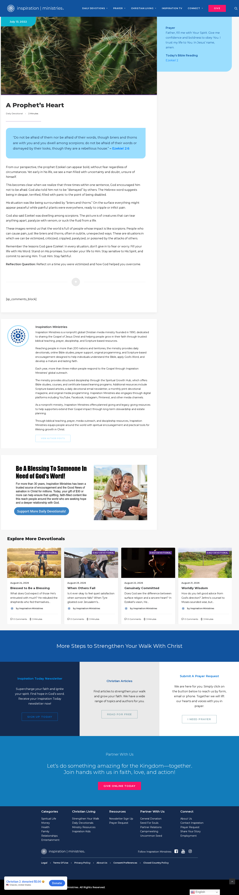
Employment (188, 835)
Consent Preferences (125, 862)
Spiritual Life (48, 818)
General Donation (150, 818)
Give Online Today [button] (120, 786)
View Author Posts (53, 438)
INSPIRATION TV (172, 8)
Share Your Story (190, 831)
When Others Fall (81, 588)
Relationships (49, 835)
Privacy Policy (82, 862)
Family (45, 831)
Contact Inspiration (191, 822)
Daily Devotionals (82, 822)
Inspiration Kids (81, 831)
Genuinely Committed (141, 588)
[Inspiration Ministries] (35, 8)
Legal (44, 862)
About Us (186, 818)
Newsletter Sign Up (121, 818)
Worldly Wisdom (194, 588)
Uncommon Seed (151, 835)
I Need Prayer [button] (199, 719)
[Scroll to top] (232, 881)
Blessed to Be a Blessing (30, 588)
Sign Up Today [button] (39, 716)
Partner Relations (150, 827)
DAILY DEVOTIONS (93, 8)
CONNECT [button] (194, 8)
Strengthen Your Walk (85, 818)
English (200, 891)
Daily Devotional (14, 113)
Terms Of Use (60, 862)
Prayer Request (118, 822)
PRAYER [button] (118, 8)
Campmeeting (149, 831)
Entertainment (50, 840)
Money (45, 822)
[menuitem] (95, 8)
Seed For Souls (149, 822)
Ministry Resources (83, 827)
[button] (216, 8)
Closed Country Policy (156, 862)
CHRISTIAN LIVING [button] (142, 8)
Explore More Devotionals (36, 538)
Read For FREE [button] (119, 714)
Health (45, 827)
